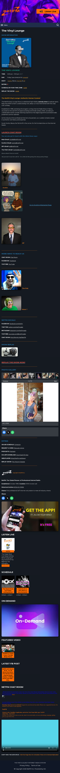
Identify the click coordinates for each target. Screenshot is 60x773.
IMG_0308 (19, 375)
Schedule (17, 444)
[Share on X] (8, 432)
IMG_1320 (6, 375)
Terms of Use (35, 765)
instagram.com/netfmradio (18, 330)
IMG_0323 (32, 375)
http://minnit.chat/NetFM (18, 337)
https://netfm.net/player (18, 458)
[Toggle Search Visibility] (57, 25)
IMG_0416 (51, 375)
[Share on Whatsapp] (12, 432)
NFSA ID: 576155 (19, 487)
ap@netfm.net (13, 146)
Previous (5, 381)
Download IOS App (22, 455)
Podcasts (12, 451)
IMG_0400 (45, 375)
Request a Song (19, 448)
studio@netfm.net (15, 139)
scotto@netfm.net (17, 143)
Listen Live (5, 565)
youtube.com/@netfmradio (17, 334)
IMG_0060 (25, 375)
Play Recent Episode (18, 462)
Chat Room (14, 257)
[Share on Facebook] (4, 432)
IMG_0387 (38, 375)
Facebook (13, 261)
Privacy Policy (25, 765)
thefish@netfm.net (19, 150)
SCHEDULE (7, 572)
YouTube (12, 264)
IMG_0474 (12, 375)
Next (55, 381)
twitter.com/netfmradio (16, 327)
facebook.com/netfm (16, 324)
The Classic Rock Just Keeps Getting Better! (8, 556)
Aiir (44, 769)
